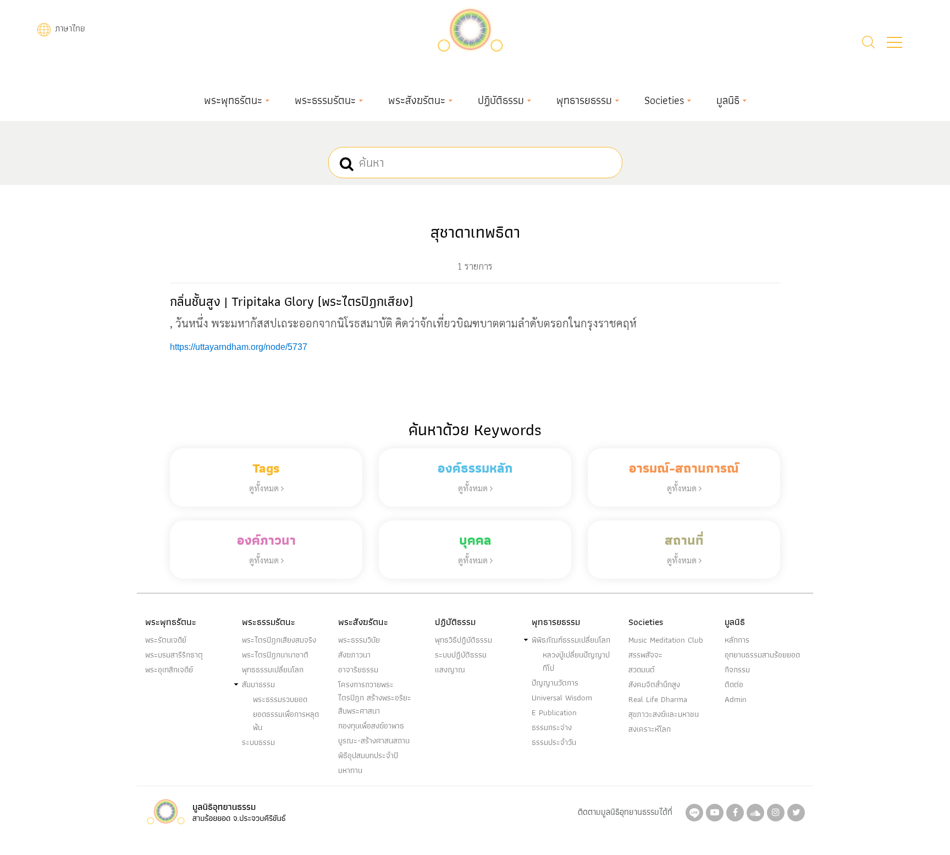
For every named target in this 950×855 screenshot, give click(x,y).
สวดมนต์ (641, 669)
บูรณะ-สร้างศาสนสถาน (374, 740)
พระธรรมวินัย (359, 639)
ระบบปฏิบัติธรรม (461, 654)
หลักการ (737, 639)
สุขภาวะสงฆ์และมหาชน (663, 714)
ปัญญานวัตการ (555, 682)
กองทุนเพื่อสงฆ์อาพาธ (371, 725)
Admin (736, 699)
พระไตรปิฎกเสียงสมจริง (279, 639)
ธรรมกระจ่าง (552, 727)
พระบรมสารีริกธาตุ (174, 654)
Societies (664, 100)
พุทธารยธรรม (584, 100)
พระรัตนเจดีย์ (165, 639)
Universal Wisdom (562, 697)
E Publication (554, 712)
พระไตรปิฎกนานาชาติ (275, 654)
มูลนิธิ (727, 100)
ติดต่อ (734, 684)
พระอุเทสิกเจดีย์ (169, 669)
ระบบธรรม (258, 742)
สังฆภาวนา (354, 654)
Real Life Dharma (657, 699)
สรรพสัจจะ (645, 654)
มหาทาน (350, 770)
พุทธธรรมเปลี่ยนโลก (272, 669)
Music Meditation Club (665, 639)
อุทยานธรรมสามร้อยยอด (762, 654)
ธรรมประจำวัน (554, 742)
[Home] (470, 28)
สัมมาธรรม (258, 684)
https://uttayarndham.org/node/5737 (238, 347)
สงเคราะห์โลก (649, 729)
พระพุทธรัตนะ (233, 100)
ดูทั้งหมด (265, 488)
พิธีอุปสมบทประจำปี (368, 755)
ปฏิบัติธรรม (501, 100)
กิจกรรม (737, 669)
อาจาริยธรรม (358, 669)
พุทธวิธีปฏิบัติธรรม (463, 639)
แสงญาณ (450, 669)
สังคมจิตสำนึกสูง (654, 684)
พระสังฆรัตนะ (416, 100)
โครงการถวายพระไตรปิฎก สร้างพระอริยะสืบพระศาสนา (374, 697)
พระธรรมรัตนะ (325, 100)
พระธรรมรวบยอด (280, 699)
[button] (894, 42)
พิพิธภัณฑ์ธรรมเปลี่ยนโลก (571, 639)
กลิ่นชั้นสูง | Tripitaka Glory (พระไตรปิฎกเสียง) (291, 301)
